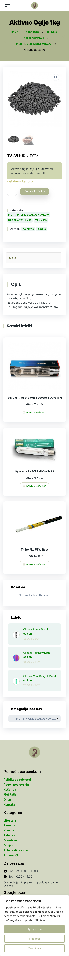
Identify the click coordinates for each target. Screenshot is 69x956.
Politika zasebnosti (17, 779)
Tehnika (9, 835)
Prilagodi (34, 938)
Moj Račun (11, 794)
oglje (42, 229)
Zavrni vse (34, 948)
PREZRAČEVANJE (19, 220)
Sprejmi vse (34, 929)
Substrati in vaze (16, 850)
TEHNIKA (41, 220)
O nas (8, 799)
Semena (9, 825)
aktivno (29, 229)
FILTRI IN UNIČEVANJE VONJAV (28, 214)
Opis (12, 258)
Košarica (10, 789)
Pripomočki (12, 855)
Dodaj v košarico (34, 191)
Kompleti (10, 830)
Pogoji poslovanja (16, 784)
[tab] (33, 257)
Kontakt (9, 804)
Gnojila (8, 845)
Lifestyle (10, 820)
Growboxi (10, 840)
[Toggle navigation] (7, 5)
